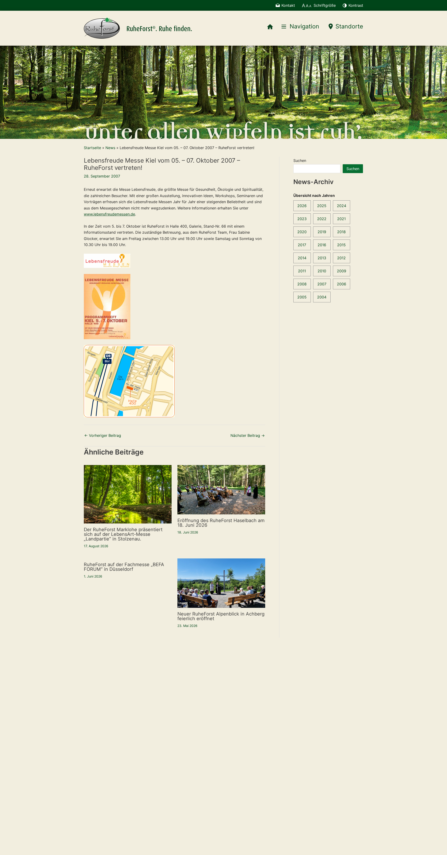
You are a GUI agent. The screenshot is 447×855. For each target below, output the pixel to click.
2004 (321, 297)
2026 (302, 205)
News (110, 147)
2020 (302, 231)
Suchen (299, 160)
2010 (322, 271)
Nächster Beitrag (247, 435)
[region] (223, 92)
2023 (302, 218)
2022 (321, 218)
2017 (302, 245)
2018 (341, 231)
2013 (322, 258)
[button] (7, 92)
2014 (302, 258)
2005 (302, 297)
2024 (341, 205)
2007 (321, 284)
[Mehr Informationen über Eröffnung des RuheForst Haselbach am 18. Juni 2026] (221, 489)
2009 (341, 271)
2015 (341, 245)
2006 (341, 284)
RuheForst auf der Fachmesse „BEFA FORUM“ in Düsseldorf (124, 567)
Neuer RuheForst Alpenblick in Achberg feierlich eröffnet (220, 616)
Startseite (92, 147)
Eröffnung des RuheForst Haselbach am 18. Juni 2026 (220, 523)
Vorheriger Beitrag (102, 435)
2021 (341, 218)
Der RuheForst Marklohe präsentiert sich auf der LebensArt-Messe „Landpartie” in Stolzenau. (123, 534)
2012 (341, 258)
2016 (322, 245)
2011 (302, 271)
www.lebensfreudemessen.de (109, 214)
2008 (302, 284)
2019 (322, 231)
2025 (321, 205)
